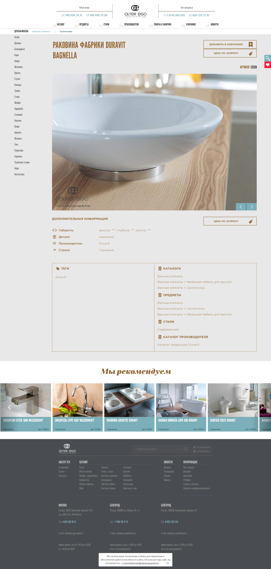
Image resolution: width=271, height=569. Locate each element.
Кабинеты (127, 476)
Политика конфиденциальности (196, 488)
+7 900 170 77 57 (199, 15)
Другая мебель (21, 31)
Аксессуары (128, 484)
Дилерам (187, 471)
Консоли (17, 120)
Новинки (167, 467)
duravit (60, 277)
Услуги (61, 471)
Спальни (104, 467)
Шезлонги (18, 67)
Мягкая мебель (85, 471)
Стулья (17, 79)
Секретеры (18, 150)
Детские (126, 471)
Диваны (17, 43)
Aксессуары (19, 174)
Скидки (167, 476)
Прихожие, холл (130, 488)
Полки (16, 126)
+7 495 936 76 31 (72, 15)
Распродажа (169, 471)
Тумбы (17, 91)
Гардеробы (18, 108)
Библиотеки (84, 480)
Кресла (17, 73)
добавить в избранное (226, 44)
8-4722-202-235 (171, 522)
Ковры (17, 61)
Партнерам (187, 476)
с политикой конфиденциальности (140, 563)
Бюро (16, 168)
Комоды (17, 85)
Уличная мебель (108, 484)
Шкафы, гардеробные (88, 476)
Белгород (187, 7)
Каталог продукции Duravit (178, 344)
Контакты (62, 476)
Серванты (18, 156)
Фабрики (187, 480)
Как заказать (188, 467)
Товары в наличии (162, 24)
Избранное (191, 24)
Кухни (16, 37)
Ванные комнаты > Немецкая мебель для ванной (194, 282)
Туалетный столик (22, 162)
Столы (17, 97)
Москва (84, 7)
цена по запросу (226, 53)
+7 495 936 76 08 (96, 15)
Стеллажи (18, 114)
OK (167, 563)
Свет (16, 144)
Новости (214, 24)
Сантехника (66, 31)
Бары (16, 55)
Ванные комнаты (170, 276)
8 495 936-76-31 (69, 522)
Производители (131, 24)
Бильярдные (106, 480)
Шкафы (17, 103)
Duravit (104, 243)
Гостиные (127, 467)
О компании (64, 467)
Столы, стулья (107, 471)
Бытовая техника (108, 488)
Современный (168, 329)
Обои (81, 488)
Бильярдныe (19, 49)
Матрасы (18, 138)
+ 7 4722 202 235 (175, 15)
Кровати (17, 132)
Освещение (128, 480)
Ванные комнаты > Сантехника (181, 287)
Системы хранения (109, 476)
